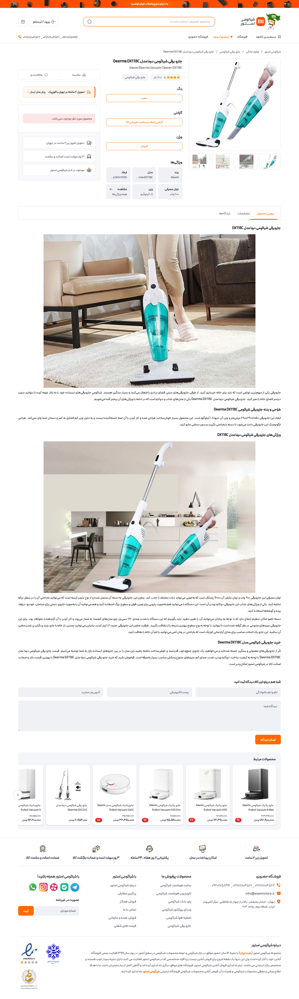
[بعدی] (18, 795)
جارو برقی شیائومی (230, 52)
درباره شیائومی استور (123, 885)
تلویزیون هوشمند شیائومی (173, 893)
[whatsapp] (32, 887)
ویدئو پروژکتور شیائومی (176, 909)
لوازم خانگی (252, 52)
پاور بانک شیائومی (179, 901)
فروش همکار (128, 901)
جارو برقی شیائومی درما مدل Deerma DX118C (188, 52)
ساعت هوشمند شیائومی (175, 885)
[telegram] (43, 887)
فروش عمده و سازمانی (122, 917)
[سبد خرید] (23, 21)
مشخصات (243, 213)
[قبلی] (280, 795)
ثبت (25, 911)
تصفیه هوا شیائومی (178, 917)
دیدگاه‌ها (224, 213)
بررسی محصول (265, 213)
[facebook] (74, 887)
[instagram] (64, 887)
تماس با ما (129, 909)
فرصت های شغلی (125, 926)
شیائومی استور (272, 52)
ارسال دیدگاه (268, 739)
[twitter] (53, 887)
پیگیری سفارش (127, 893)
